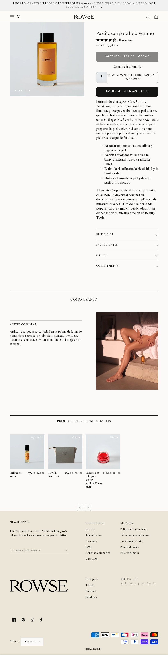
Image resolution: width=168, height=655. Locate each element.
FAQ (89, 547)
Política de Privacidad (133, 529)
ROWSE (90, 649)
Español (30, 641)
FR (129, 579)
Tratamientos (94, 535)
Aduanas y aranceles (98, 553)
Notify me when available (127, 91)
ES (123, 579)
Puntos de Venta (129, 547)
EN (135, 579)
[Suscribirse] (63, 549)
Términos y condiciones (134, 535)
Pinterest (91, 591)
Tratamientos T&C (131, 541)
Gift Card (91, 558)
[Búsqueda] (19, 17)
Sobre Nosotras (95, 523)
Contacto (91, 541)
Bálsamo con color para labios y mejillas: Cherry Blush (94, 479)
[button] (13, 17)
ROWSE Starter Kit (53, 474)
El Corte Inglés (129, 553)
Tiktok (90, 585)
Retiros (90, 529)
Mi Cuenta (127, 523)
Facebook (91, 597)
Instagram (92, 579)
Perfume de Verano (16, 474)
